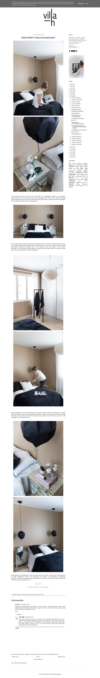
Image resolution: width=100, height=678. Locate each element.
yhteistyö (71, 187)
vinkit (84, 185)
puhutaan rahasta (79, 177)
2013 (71, 154)
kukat (86, 168)
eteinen (71, 165)
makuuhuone (23, 594)
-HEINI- (20, 617)
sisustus (42, 594)
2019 (71, 94)
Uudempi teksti (15, 656)
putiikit (86, 177)
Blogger (59, 674)
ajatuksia (79, 163)
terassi (78, 182)
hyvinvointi (76, 165)
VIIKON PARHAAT (75, 113)
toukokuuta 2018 (75, 136)
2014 (71, 152)
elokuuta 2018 (75, 105)
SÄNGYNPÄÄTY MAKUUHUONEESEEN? (77, 123)
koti (81, 168)
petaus (38, 594)
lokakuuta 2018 (75, 101)
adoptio (74, 163)
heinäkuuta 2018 (75, 107)
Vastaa (16, 611)
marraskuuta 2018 (76, 99)
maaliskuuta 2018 (76, 140)
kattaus (86, 166)
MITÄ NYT (73, 120)
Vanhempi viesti (61, 656)
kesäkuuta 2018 (75, 109)
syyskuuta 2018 (75, 103)
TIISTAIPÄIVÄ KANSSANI (77, 111)
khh (74, 168)
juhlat (81, 166)
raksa (75, 179)
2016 (71, 149)
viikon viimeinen (79, 185)
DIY (70, 163)
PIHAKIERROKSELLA (76, 134)
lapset (86, 169)
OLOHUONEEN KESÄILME (77, 118)
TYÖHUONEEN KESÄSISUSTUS (79, 130)
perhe (73, 176)
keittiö (70, 168)
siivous (86, 180)
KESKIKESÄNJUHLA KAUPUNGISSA (76, 116)
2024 (71, 84)
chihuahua (85, 163)
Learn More (81, 3)
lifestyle (85, 171)
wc (87, 185)
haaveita (18, 594)
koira (77, 168)
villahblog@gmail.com (74, 47)
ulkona (78, 184)
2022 (71, 88)
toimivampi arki (84, 182)
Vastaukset (19, 614)
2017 (71, 147)
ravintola (78, 179)
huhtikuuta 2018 (75, 138)
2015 (71, 150)
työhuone (71, 184)
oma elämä (80, 174)
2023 (71, 86)
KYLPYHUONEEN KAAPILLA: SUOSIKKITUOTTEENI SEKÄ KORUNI (78, 127)
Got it (86, 3)
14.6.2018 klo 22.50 (24, 604)
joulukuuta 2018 (75, 97)
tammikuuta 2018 (76, 144)
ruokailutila (72, 180)
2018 (71, 96)
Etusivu (38, 656)
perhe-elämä (79, 176)
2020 (71, 92)
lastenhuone (71, 171)
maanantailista (72, 172)
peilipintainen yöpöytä (31, 594)
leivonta (79, 171)
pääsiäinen (71, 179)
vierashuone (71, 185)
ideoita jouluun (83, 165)
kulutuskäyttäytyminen (73, 169)
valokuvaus (85, 184)
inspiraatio (72, 166)
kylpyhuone (80, 169)
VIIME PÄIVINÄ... (75, 132)
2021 (71, 90)
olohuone (72, 174)
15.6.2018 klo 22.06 (28, 617)
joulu (77, 166)
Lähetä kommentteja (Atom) (20, 662)
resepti (82, 179)
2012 (71, 156)
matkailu (86, 172)
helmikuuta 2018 (75, 142)
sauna (79, 180)
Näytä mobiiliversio (38, 659)
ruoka (86, 179)
